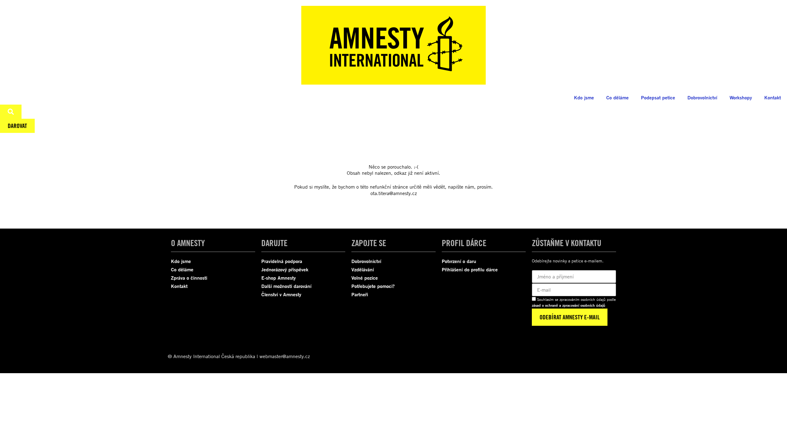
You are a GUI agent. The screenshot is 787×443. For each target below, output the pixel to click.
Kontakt (772, 97)
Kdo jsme (584, 97)
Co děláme (617, 97)
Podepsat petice (658, 97)
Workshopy (741, 97)
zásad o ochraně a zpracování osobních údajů (568, 305)
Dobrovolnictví (702, 97)
